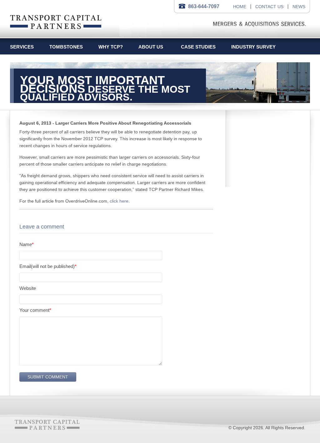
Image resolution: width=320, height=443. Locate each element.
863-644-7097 (203, 6)
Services (22, 46)
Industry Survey (253, 46)
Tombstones (66, 46)
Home (239, 6)
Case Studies (198, 46)
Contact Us (269, 6)
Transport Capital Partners (56, 21)
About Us (150, 46)
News (298, 6)
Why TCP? (110, 46)
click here (119, 200)
